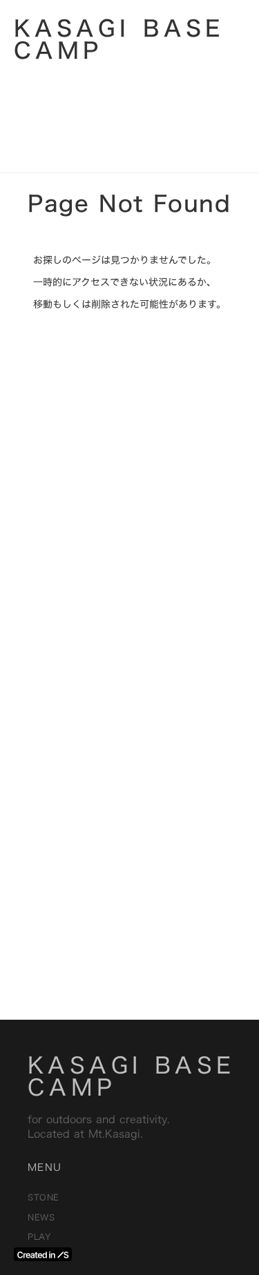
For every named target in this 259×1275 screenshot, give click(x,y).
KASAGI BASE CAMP (131, 1076)
